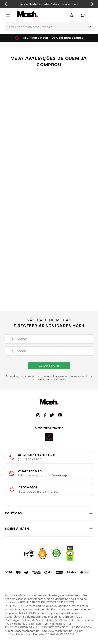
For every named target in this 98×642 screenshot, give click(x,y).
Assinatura (53, 37)
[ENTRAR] (72, 15)
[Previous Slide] (6, 4)
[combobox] (49, 28)
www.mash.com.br (37, 609)
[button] (7, 15)
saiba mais (71, 4)
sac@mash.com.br (26, 631)
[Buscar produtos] (90, 26)
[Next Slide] (91, 4)
